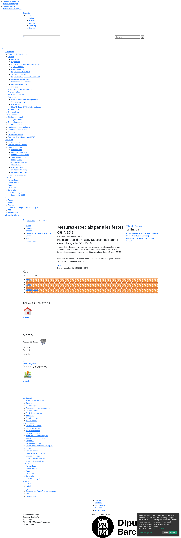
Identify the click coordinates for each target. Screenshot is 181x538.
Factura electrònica (33, 443)
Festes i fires (31, 466)
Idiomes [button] (29, 15)
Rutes (28, 471)
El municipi (27, 448)
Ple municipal (31, 405)
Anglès (32, 23)
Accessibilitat (100, 510)
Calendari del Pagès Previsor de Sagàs (41, 491)
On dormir (30, 473)
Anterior (26, 363)
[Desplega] (37, 221)
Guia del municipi (33, 456)
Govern (29, 403)
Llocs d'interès (31, 468)
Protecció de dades (102, 505)
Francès (32, 28)
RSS (27, 238)
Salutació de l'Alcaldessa (35, 400)
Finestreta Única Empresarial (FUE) (39, 446)
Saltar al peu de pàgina (12, 9)
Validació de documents (35, 438)
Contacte (26, 13)
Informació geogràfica (35, 461)
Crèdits (98, 500)
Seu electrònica (32, 418)
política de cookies (158, 529)
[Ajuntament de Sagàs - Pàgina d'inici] (41, 41)
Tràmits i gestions (33, 431)
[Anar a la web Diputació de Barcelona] (125, 527)
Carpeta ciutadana (33, 433)
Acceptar (173, 533)
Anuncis (29, 287)
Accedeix (26, 317)
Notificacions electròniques (37, 436)
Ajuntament (27, 398)
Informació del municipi (35, 458)
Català (31, 18)
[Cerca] (142, 37)
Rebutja (165, 533)
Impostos (30, 441)
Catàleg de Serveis (33, 428)
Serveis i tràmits (29, 423)
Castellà (32, 20)
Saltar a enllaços (9, 6)
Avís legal (98, 508)
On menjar (30, 476)
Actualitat (31, 220)
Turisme (26, 463)
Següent (32, 363)
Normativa (30, 415)
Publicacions (31, 292)
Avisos (28, 226)
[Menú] (2, 49)
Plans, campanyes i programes (38, 408)
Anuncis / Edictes (32, 410)
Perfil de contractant (34, 413)
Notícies (44, 220)
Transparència (31, 421)
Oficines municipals (33, 426)
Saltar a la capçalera (11, 1)
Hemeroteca (31, 241)
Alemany (32, 25)
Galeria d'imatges (33, 478)
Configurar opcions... (145, 533)
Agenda (29, 231)
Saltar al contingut (10, 4)
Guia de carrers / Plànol (35, 453)
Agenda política (32, 290)
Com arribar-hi (32, 451)
